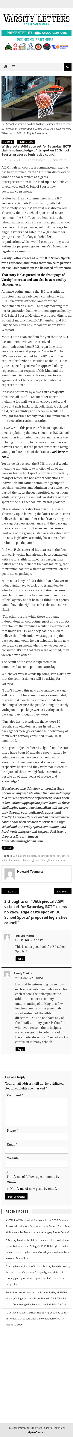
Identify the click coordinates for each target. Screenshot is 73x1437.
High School (26, 142)
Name (12, 1130)
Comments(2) (58, 160)
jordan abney (40, 860)
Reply (20, 958)
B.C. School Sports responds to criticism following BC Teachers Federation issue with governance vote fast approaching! (13, 891)
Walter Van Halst (57, 860)
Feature (8, 142)
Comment (15, 1095)
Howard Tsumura (35, 160)
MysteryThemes (36, 1432)
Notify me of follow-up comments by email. (33, 1179)
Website (13, 1158)
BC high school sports (24, 856)
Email (12, 1144)
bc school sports (46, 856)
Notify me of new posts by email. (33, 1189)
